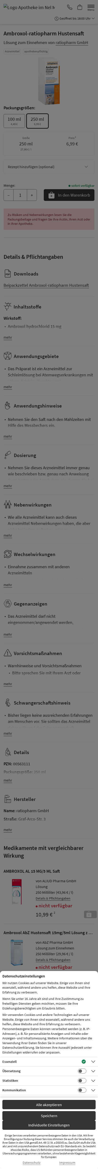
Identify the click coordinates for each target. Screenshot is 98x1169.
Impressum (67, 1163)
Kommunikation (14, 1090)
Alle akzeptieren (49, 1104)
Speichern (49, 1115)
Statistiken (10, 1080)
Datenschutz (31, 1163)
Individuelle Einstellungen (49, 1125)
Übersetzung (11, 1071)
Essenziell (9, 1061)
